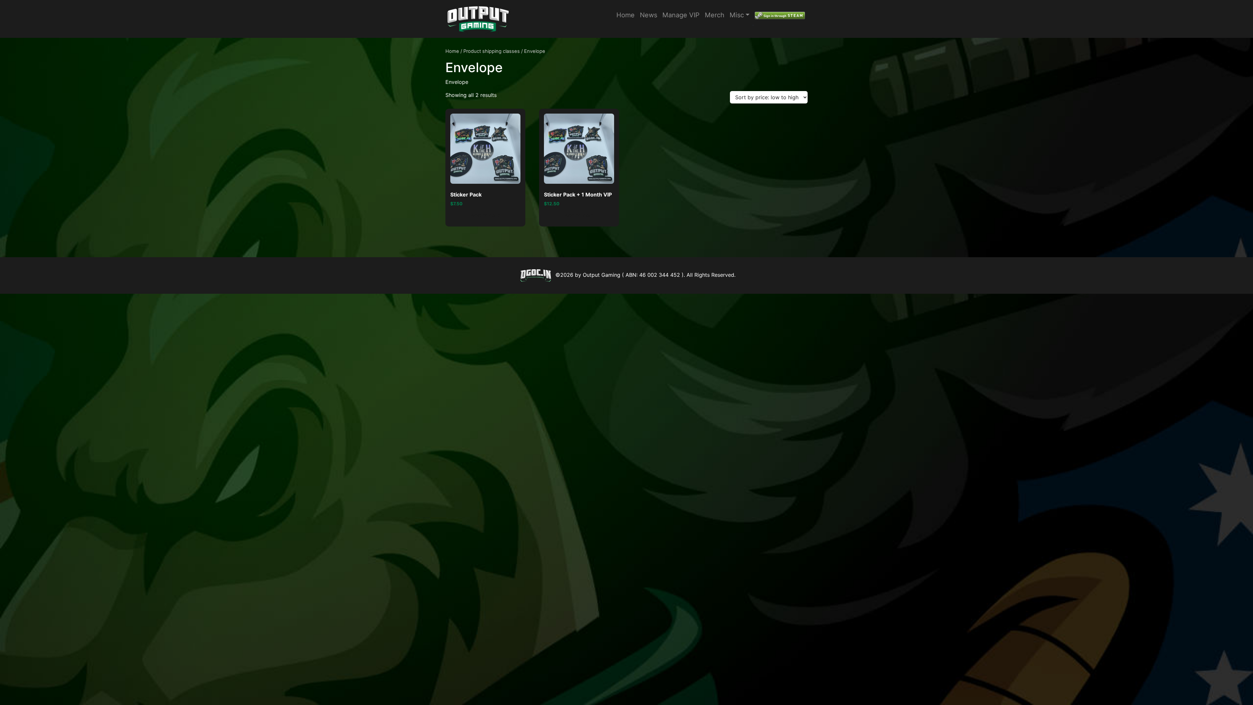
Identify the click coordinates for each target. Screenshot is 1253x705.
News (648, 15)
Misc (737, 15)
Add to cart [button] (485, 215)
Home (625, 15)
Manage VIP (681, 15)
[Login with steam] (780, 15)
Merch (714, 15)
